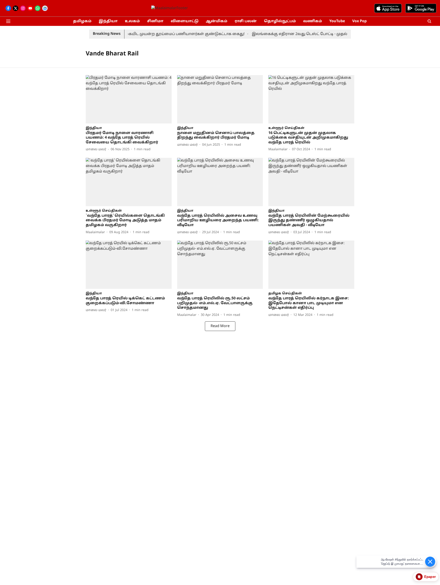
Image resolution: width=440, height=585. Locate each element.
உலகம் (132, 21)
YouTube (337, 21)
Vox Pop (359, 21)
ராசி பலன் (246, 21)
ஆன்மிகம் (216, 21)
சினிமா (155, 21)
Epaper (430, 577)
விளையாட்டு (184, 21)
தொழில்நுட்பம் (280, 21)
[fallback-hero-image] (129, 99)
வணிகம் (312, 21)
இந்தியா (108, 21)
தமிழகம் (82, 21)
